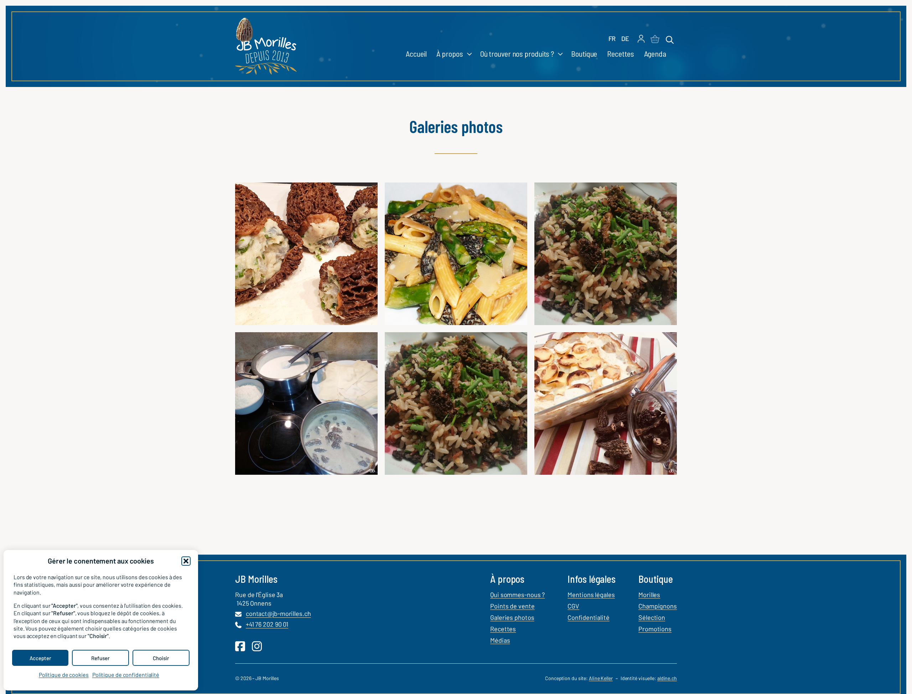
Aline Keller (601, 678)
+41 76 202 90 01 (267, 624)
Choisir (161, 658)
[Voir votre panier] (655, 39)
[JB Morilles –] (266, 46)
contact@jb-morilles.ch (278, 614)
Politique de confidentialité (125, 674)
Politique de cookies (64, 674)
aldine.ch (667, 678)
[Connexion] (641, 39)
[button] (186, 561)
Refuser (100, 658)
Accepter (40, 658)
